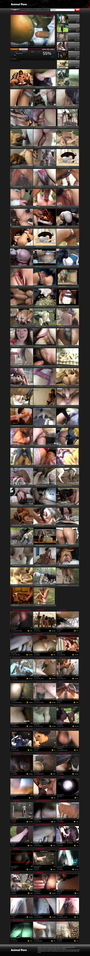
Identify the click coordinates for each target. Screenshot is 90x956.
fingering (20, 702)
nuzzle (37, 797)
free (18, 726)
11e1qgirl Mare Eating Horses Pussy (73, 34)
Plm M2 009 (71, 51)
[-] (54, 57)
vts (41, 845)
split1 (14, 654)
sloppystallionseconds (63, 750)
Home (14, 9)
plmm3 (14, 821)
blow (60, 726)
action (39, 821)
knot (59, 845)
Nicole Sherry (71, 42)
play (59, 630)
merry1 (39, 726)
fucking (16, 702)
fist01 (14, 845)
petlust (42, 678)
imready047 (61, 821)
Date (44, 9)
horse (64, 678)
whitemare (38, 654)
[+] (52, 57)
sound (14, 940)
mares (37, 678)
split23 (39, 917)
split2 (19, 654)
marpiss (60, 940)
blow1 (37, 750)
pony (14, 678)
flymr (14, 917)
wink (16, 940)
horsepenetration (62, 654)
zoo (15, 750)
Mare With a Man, (19, 53)
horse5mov (61, 869)
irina (36, 630)
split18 (39, 845)
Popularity (35, 9)
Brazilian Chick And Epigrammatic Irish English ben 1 (74, 61)
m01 (38, 869)
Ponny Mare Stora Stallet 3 (74, 15)
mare (15, 55)
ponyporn (15, 726)
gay (13, 750)
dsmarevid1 (38, 893)
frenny (39, 630)
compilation (61, 917)
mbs (59, 702)
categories (25, 9)
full (36, 726)
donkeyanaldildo (39, 940)
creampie (65, 917)
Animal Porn (19, 4)
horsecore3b (15, 630)
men (39, 678)
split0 (16, 654)
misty (62, 678)
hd (36, 869)
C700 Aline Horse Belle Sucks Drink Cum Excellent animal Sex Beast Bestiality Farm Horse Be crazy (74, 26)
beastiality (20, 630)
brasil (16, 678)
